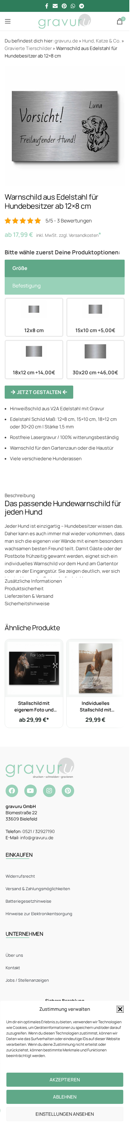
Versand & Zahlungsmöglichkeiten (38, 888)
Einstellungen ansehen (65, 1114)
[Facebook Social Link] (46, 6)
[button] (120, 1009)
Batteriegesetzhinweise (28, 901)
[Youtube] (30, 791)
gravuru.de (66, 40)
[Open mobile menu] (8, 21)
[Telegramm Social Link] (81, 6)
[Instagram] (49, 791)
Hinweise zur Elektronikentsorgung (39, 913)
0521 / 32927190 (38, 831)
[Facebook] (12, 791)
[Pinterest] (68, 791)
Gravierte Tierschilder (28, 48)
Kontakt (13, 967)
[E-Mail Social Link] (55, 6)
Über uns (14, 955)
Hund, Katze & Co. (101, 40)
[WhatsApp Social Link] (73, 6)
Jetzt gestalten (39, 392)
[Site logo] (64, 20)
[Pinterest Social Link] (64, 6)
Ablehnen (64, 1097)
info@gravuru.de (36, 837)
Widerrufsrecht (20, 876)
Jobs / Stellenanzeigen (27, 980)
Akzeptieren (65, 1079)
